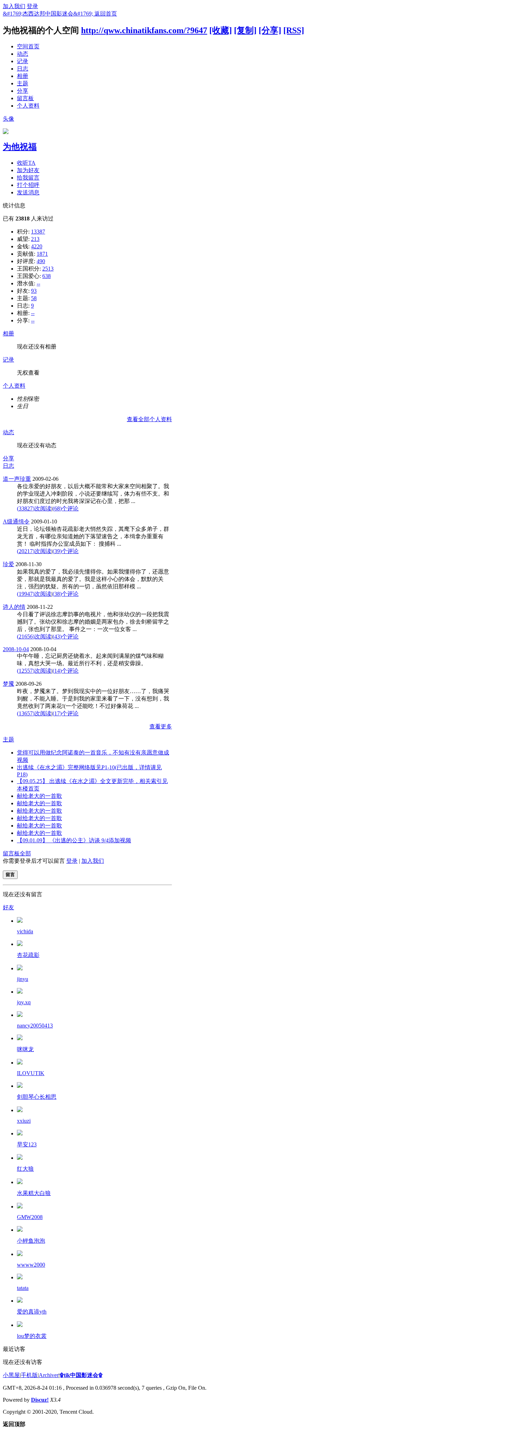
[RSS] (293, 30)
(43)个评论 (66, 636)
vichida (25, 931)
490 (41, 261)
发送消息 (28, 192)
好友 (8, 907)
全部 (25, 853)
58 (34, 298)
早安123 (27, 1144)
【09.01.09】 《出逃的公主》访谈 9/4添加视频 (74, 840)
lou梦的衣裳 (32, 1336)
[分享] (270, 30)
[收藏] (220, 30)
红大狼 (25, 1169)
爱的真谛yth (32, 1312)
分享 (22, 91)
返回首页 (105, 14)
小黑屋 (11, 1375)
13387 (38, 232)
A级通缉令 (16, 522)
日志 (22, 69)
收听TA (26, 163)
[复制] (245, 30)
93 (34, 291)
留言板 (25, 98)
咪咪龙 (25, 1049)
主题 (22, 83)
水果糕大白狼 (34, 1193)
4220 (36, 246)
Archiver (48, 1375)
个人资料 (28, 106)
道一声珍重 (17, 479)
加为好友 (28, 170)
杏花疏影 (28, 955)
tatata (23, 1288)
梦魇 (8, 684)
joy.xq (24, 1002)
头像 (8, 119)
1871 (42, 254)
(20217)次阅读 (34, 551)
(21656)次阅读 (34, 636)
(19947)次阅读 (34, 594)
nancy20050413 (35, 1026)
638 (46, 276)
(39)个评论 (66, 551)
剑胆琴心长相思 (36, 1097)
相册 (22, 76)
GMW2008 (30, 1217)
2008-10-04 (16, 649)
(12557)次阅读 (34, 671)
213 (35, 239)
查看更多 (160, 726)
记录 (22, 61)
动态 (22, 54)
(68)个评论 (66, 508)
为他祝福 (20, 146)
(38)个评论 (66, 594)
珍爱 (8, 564)
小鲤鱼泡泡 (31, 1241)
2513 (48, 269)
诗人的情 (14, 607)
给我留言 (28, 178)
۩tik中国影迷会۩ (81, 1375)
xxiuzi (24, 1121)
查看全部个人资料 (149, 419)
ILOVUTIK (30, 1073)
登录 (32, 6)
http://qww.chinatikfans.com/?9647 (144, 30)
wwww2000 (31, 1265)
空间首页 (28, 46)
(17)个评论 (66, 713)
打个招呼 (28, 185)
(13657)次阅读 (34, 713)
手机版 (29, 1375)
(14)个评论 (66, 671)
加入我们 (14, 6)
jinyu (22, 979)
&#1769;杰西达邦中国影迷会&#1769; (48, 14)
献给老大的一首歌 (39, 796)
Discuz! (40, 1400)
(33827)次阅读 (34, 508)
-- (38, 283)
